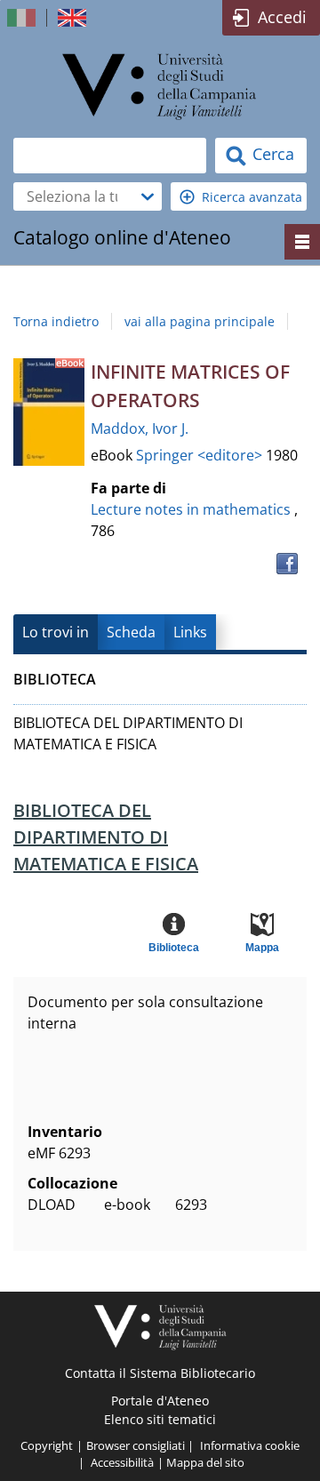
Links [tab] (190, 632)
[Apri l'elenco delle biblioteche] (147, 196)
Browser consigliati (135, 1445)
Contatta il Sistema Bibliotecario (160, 1373)
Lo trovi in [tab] (55, 632)
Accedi (282, 17)
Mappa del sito (205, 1462)
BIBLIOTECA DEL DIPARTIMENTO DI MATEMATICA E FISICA (105, 837)
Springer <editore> (201, 455)
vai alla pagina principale (199, 321)
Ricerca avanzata (252, 196)
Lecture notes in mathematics (191, 509)
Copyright (46, 1445)
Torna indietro (56, 321)
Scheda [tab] (131, 632)
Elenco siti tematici (160, 1419)
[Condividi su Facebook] (287, 563)
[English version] (74, 18)
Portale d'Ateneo (160, 1400)
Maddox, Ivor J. (139, 428)
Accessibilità (122, 1462)
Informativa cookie (250, 1445)
